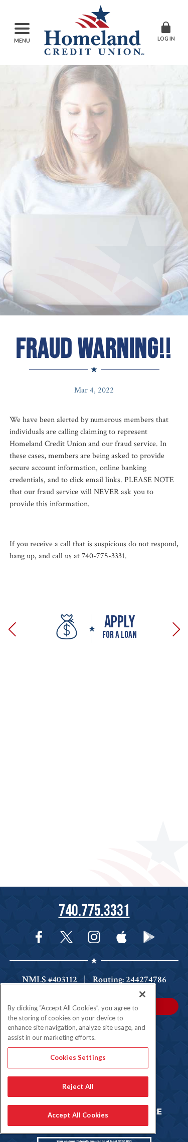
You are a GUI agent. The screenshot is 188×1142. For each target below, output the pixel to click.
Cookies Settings (78, 1057)
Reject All (78, 1086)
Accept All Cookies (78, 1115)
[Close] (142, 994)
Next (174, 628)
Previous (14, 628)
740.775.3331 (94, 911)
